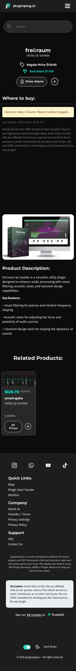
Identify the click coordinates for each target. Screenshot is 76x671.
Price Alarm (32, 82)
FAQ (10, 539)
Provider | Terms (19, 514)
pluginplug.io (24, 6)
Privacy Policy (17, 525)
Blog (11, 484)
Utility (31, 55)
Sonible (44, 55)
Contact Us (15, 544)
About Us (14, 509)
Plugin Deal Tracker (21, 489)
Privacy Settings (19, 519)
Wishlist (13, 495)
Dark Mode (46, 647)
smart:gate (14, 398)
